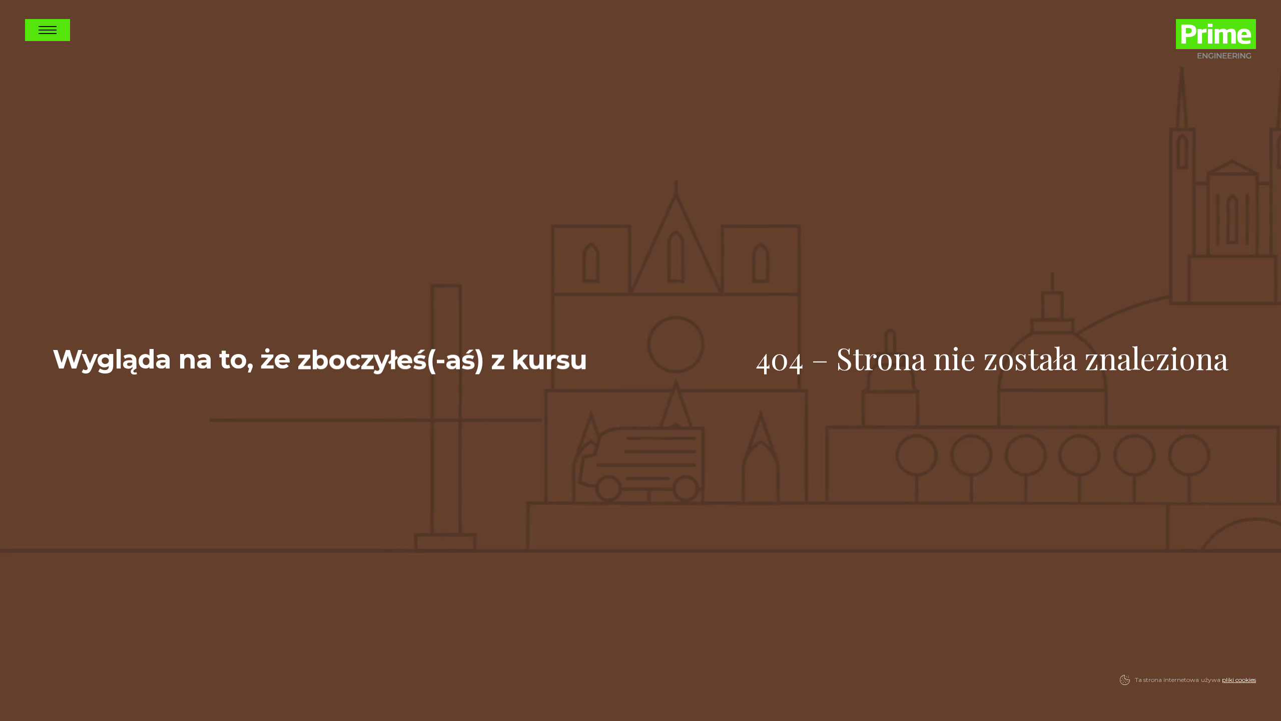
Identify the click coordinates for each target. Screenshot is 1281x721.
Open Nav (47, 30)
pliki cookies (1239, 679)
